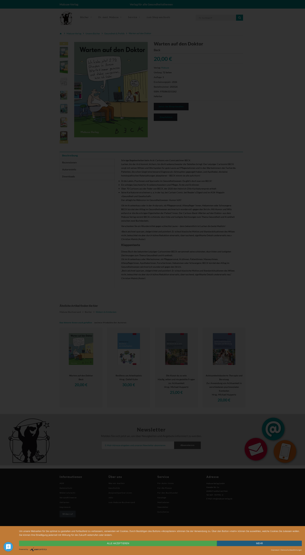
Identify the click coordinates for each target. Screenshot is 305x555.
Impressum (275, 550)
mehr (259, 543)
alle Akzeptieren (118, 543)
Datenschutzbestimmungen (291, 550)
